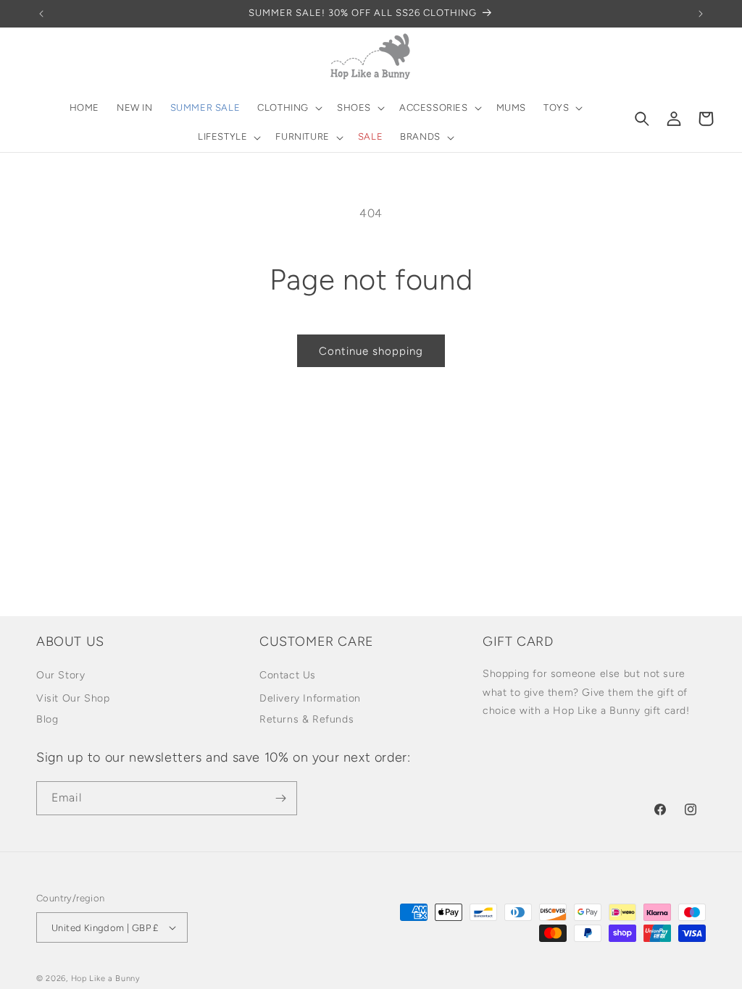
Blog (47, 719)
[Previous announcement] (41, 14)
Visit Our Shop (72, 698)
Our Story (60, 675)
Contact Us (287, 675)
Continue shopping (371, 351)
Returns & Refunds (306, 719)
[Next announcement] (701, 14)
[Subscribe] (280, 798)
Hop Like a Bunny (106, 978)
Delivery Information (310, 698)
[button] (288, 108)
